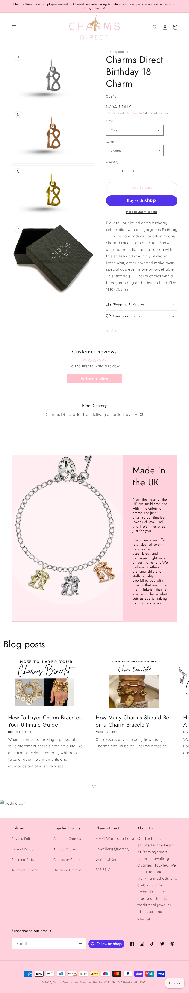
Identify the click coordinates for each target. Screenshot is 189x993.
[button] (14, 27)
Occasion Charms (67, 870)
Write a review (94, 378)
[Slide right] (105, 786)
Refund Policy (22, 849)
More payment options (141, 211)
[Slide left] (84, 786)
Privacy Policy (22, 839)
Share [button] (116, 331)
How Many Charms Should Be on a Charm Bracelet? (132, 721)
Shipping (131, 113)
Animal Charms (65, 849)
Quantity (112, 162)
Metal (110, 121)
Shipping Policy (24, 860)
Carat (110, 141)
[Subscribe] (81, 943)
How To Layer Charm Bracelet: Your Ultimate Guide (45, 721)
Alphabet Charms (67, 839)
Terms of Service (25, 870)
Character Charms (68, 860)
